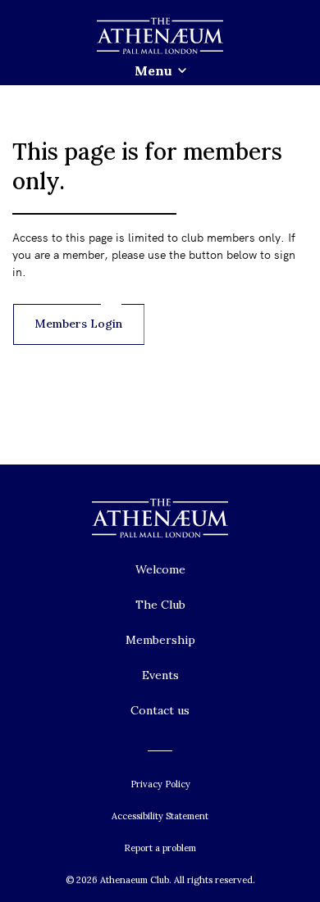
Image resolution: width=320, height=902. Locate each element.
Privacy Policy (160, 784)
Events (160, 675)
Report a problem (160, 848)
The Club (160, 604)
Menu (153, 70)
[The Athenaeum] (160, 36)
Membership (160, 639)
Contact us (160, 710)
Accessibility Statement (160, 816)
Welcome (160, 569)
